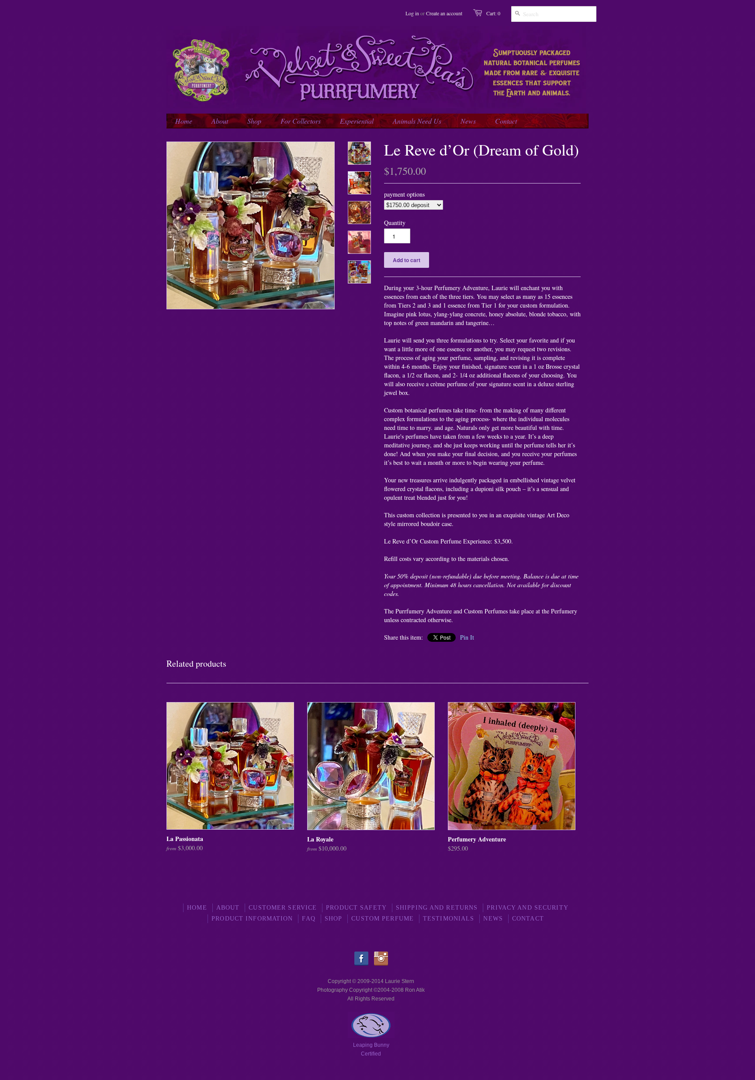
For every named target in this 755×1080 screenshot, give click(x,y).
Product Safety (356, 907)
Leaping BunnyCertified (371, 1049)
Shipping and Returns (437, 907)
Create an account (444, 13)
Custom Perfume (382, 918)
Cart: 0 (493, 13)
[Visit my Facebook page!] (363, 964)
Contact (528, 918)
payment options (404, 194)
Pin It (467, 637)
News (492, 918)
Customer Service (283, 907)
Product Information (252, 918)
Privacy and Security (527, 907)
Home (197, 907)
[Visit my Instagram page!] (381, 964)
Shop (333, 918)
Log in (412, 13)
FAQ (308, 918)
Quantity (394, 222)
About (228, 907)
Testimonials (448, 918)
